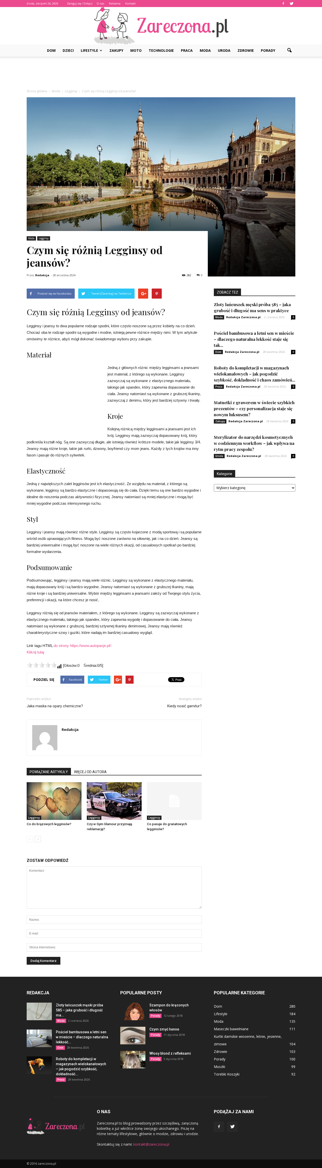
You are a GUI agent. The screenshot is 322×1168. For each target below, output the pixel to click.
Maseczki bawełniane (231, 1028)
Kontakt (130, 3)
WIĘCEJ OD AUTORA (90, 772)
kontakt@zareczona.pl (151, 1144)
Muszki (219, 1066)
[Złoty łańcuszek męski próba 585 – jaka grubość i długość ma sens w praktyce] (39, 1011)
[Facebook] (283, 4)
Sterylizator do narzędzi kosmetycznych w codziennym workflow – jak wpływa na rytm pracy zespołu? (254, 443)
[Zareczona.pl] (161, 25)
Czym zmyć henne (164, 1029)
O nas (100, 3)
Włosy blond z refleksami (170, 1053)
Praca (187, 50)
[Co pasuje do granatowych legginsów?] (174, 801)
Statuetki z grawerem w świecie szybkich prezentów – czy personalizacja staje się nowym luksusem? (254, 408)
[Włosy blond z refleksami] (132, 1059)
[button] (289, 50)
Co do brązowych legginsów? (49, 824)
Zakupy (116, 50)
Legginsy (44, 238)
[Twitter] (291, 4)
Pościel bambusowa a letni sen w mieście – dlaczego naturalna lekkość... (82, 1037)
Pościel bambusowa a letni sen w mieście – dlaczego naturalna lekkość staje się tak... (254, 339)
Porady (268, 50)
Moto (136, 50)
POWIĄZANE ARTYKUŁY (49, 772)
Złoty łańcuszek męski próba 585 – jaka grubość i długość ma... (79, 1010)
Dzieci (68, 50)
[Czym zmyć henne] (132, 1035)
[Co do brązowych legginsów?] (54, 801)
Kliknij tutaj (35, 652)
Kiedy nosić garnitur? (184, 706)
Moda (205, 50)
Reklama (114, 3)
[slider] (42, 665)
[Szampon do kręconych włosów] (132, 1011)
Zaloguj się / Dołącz (80, 3)
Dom (51, 50)
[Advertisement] (161, 74)
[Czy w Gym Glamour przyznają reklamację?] (114, 801)
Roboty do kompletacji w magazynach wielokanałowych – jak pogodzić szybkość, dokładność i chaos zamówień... (254, 374)
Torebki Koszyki (226, 1074)
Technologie (161, 50)
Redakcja (42, 275)
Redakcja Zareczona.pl (243, 317)
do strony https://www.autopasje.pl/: (83, 645)
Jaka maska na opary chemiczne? (55, 706)
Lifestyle (89, 50)
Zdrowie (245, 50)
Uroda (224, 50)
